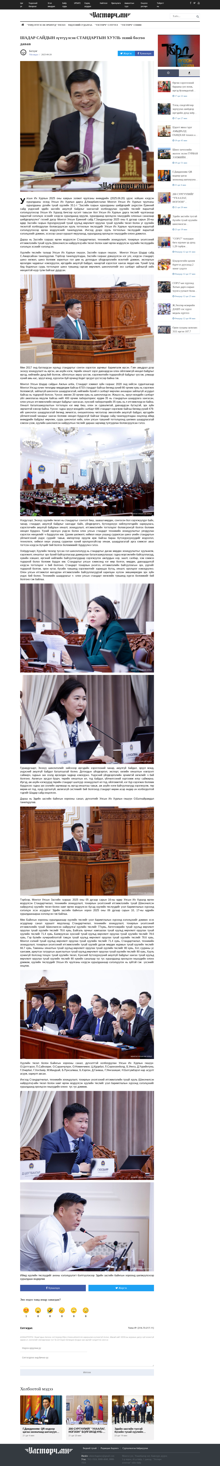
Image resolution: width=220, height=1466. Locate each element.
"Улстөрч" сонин (130, 25)
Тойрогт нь (160, 5)
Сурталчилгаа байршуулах (135, 1448)
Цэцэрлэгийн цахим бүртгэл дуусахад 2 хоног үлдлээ (183, 264)
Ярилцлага (116, 3)
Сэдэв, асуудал (87, 5)
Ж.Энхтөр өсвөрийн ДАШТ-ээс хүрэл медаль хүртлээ (183, 309)
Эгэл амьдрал (51, 5)
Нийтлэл (103, 3)
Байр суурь (64, 5)
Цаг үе (21, 5)
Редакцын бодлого (110, 1448)
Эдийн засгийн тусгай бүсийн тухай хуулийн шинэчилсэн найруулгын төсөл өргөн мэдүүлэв (184, 224)
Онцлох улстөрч (144, 5)
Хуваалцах (145, 53)
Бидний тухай (90, 1448)
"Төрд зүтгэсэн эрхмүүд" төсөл (46, 25)
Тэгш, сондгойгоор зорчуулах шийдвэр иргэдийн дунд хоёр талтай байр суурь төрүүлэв (183, 113)
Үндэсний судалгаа (80, 25)
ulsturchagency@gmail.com (101, 1456)
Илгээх (87, 1372)
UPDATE (77, 3)
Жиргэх (127, 53)
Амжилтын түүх (129, 5)
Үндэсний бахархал (33, 5)
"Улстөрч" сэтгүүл (106, 25)
